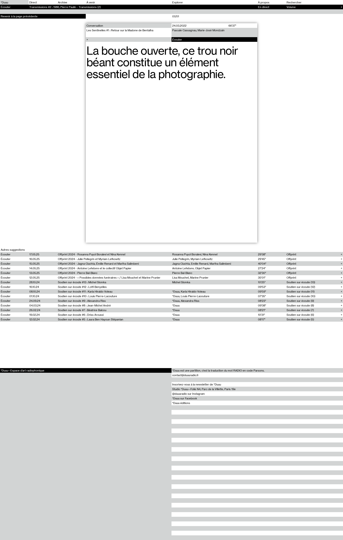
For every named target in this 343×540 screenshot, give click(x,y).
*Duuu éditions (181, 403)
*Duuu (4, 2)
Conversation (94, 25)
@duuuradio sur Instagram (188, 393)
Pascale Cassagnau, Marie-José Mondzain (198, 30)
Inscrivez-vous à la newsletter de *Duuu (196, 384)
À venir (90, 2)
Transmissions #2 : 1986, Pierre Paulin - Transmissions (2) (65, 7)
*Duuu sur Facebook (184, 398)
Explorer (177, 2)
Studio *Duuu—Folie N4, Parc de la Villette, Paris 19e (204, 389)
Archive (62, 2)
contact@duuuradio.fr (185, 375)
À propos (263, 2)
